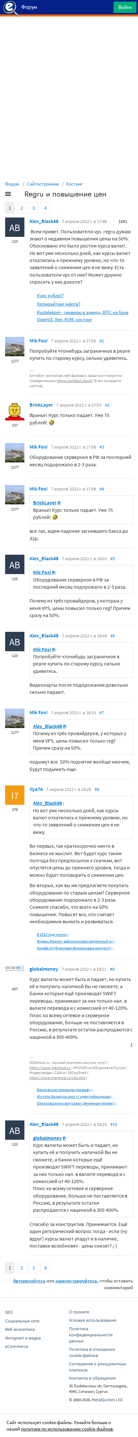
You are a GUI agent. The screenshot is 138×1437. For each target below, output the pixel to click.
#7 (101, 712)
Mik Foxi (38, 340)
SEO (9, 1312)
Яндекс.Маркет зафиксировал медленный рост (77, 941)
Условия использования (92, 1320)
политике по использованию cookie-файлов (67, 1429)
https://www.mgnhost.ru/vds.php (57, 1077)
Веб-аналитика (20, 1329)
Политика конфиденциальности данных (91, 1335)
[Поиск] (106, 9)
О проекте (79, 1312)
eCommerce (16, 1346)
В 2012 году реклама (54, 934)
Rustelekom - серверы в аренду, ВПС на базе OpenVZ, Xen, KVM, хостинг (82, 315)
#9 (112, 969)
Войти (125, 7)
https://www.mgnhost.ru (50, 1067)
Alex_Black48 (44, 221)
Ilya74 (36, 789)
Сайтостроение (43, 184)
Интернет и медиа (23, 1338)
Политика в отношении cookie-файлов (92, 1352)
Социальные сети (22, 1321)
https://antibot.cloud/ (75, 380)
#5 (112, 559)
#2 (107, 405)
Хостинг (74, 184)
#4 (101, 489)
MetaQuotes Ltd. (107, 1399)
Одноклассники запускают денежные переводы (77, 1103)
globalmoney (44, 969)
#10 (113, 1124)
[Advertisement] (69, 32)
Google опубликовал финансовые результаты (76, 948)
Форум (12, 184)
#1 (101, 341)
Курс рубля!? (50, 295)
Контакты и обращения (92, 1378)
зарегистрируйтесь (76, 1281)
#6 (112, 636)
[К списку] (18, 195)
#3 (101, 447)
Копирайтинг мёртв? (58, 304)
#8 (97, 789)
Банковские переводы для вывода (65, 1089)
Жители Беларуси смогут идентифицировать (76, 1096)
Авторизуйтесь (29, 1281)
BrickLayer (41, 404)
